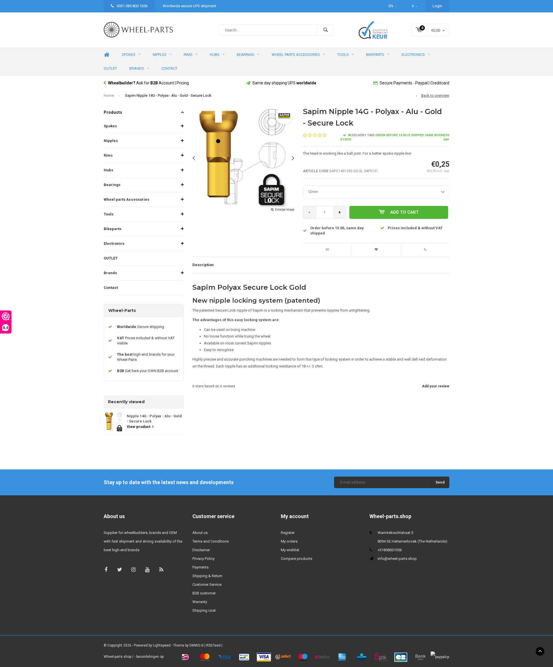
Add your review (435, 386)
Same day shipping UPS (284, 83)
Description (203, 265)
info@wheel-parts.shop (397, 558)
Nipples (159, 54)
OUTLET (110, 68)
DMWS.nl (197, 645)
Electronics (413, 54)
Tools (343, 54)
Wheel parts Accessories (296, 54)
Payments (200, 567)
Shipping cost (204, 610)
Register (288, 532)
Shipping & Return (207, 576)
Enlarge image (284, 209)
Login (437, 6)
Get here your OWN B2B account (147, 371)
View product (138, 427)
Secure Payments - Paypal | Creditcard (414, 83)
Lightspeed (162, 645)
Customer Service (206, 584)
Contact (169, 68)
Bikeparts (375, 54)
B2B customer (204, 593)
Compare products (296, 558)
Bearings (245, 54)
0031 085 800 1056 (131, 6)
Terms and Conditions (210, 541)
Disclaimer (201, 550)
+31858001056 (390, 550)
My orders (289, 541)
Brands (136, 68)
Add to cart (404, 212)
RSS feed (213, 645)
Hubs (214, 54)
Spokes (128, 54)
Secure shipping (140, 327)
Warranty (199, 602)
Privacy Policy (203, 558)
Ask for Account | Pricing (148, 83)
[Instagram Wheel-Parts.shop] (133, 569)
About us (200, 532)
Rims (188, 54)
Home (106, 55)
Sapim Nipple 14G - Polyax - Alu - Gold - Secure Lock (168, 95)
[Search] (325, 30)
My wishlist (290, 550)
